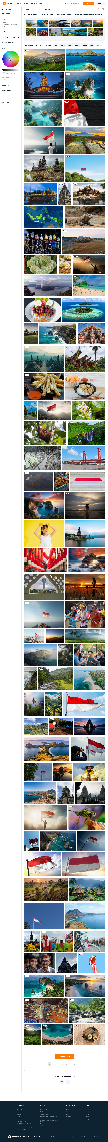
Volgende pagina (64, 1056)
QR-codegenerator (22, 1129)
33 (74, 1064)
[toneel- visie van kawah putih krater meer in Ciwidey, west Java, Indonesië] (42, 458)
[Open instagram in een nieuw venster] (26, 1136)
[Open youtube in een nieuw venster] (39, 1136)
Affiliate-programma (45, 1114)
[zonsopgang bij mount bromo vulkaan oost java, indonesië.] (38, 481)
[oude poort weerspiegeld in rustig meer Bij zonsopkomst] (89, 726)
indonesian (100, 45)
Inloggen (100, 3)
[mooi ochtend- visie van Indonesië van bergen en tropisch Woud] (85, 140)
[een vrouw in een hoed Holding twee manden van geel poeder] (89, 772)
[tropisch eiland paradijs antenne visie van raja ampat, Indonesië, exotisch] (83, 310)
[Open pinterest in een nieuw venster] (31, 1136)
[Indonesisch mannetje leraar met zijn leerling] (39, 963)
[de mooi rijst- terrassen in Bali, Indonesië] (44, 60)
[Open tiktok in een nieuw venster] (34, 1136)
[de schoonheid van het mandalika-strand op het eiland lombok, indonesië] (89, 285)
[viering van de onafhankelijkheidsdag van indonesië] (89, 264)
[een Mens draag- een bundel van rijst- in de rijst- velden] (46, 889)
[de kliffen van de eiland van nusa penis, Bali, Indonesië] (57, 333)
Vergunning (43, 1109)
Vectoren (9, 3)
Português (88, 1114)
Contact (68, 1112)
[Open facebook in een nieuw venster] (24, 1136)
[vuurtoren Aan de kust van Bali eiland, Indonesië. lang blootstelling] (30, 678)
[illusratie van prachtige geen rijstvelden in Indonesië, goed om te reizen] (55, 678)
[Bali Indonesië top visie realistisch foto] (43, 113)
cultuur (63, 45)
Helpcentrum (69, 1109)
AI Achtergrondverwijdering (24, 1127)
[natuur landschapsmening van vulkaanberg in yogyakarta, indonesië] (31, 333)
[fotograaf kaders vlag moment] (88, 749)
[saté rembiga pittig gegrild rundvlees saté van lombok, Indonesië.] (42, 310)
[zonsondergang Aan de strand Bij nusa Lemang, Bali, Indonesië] (85, 986)
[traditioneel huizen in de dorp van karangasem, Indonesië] (85, 359)
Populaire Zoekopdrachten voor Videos (48, 1124)
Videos (25, 3)
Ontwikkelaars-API (21, 1121)
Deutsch (88, 1116)
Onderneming (20, 1116)
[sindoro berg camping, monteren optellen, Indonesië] (61, 726)
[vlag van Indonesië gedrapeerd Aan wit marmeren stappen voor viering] (87, 481)
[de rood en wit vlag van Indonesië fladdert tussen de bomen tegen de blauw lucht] (38, 772)
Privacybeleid (87, 1136)
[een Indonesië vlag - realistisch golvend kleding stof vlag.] (84, 704)
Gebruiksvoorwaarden (77, 1136)
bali (56, 45)
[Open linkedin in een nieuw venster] (29, 1136)
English (88, 1109)
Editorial (33, 3)
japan (91, 45)
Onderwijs (19, 1119)
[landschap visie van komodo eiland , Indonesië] (85, 60)
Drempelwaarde (7, 77)
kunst (69, 45)
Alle (5, 22)
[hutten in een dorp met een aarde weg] (87, 889)
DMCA (42, 1112)
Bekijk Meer (101, 31)
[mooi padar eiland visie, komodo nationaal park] (85, 916)
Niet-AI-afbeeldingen (10, 26)
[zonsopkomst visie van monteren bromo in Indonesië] (48, 285)
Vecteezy (19, 1112)
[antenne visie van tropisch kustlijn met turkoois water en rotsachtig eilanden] (58, 841)
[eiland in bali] (85, 85)
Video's (40, 45)
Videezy (19, 1114)
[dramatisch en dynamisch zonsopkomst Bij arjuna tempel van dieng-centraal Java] (66, 963)
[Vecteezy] (4, 3)
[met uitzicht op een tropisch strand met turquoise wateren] (57, 1034)
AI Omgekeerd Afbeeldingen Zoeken (24, 1124)
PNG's (49, 45)
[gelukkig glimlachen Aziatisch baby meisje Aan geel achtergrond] (44, 533)
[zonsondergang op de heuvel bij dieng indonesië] (55, 636)
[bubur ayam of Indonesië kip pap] (85, 386)
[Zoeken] (99, 9)
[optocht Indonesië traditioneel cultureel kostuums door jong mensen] (85, 614)
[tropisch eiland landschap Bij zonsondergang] (46, 749)
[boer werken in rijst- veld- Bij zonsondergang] (85, 587)
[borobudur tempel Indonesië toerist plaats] (44, 359)
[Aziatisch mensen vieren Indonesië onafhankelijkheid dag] (89, 655)
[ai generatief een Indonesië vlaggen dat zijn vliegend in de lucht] (54, 410)
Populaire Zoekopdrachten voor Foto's (48, 1120)
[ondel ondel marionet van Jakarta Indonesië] (57, 941)
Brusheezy (19, 1109)
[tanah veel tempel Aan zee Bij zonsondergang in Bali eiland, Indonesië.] (86, 560)
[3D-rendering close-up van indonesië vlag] (84, 113)
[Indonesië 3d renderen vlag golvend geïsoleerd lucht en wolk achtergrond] (42, 864)
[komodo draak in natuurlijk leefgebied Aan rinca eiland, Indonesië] (85, 217)
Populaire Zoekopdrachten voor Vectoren (48, 1117)
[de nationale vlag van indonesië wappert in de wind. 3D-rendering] (83, 864)
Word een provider (68, 1117)
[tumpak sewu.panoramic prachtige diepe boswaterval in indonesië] (86, 433)
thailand (84, 45)
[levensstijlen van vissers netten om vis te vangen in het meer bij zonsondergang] (85, 505)
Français (88, 1119)
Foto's (17, 3)
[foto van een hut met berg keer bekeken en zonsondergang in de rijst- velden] (62, 772)
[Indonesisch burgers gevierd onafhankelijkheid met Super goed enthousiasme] (45, 560)
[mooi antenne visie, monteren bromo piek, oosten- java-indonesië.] (83, 241)
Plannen (67, 3)
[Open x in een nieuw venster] (36, 1136)
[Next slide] (102, 45)
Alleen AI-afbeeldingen (10, 24)
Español (88, 1112)
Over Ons (68, 1114)
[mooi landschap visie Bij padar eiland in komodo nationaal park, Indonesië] (40, 793)
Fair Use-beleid (95, 1136)
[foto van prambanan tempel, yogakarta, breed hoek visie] (90, 793)
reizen (77, 45)
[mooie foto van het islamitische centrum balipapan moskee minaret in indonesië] (44, 587)
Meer (40, 3)
